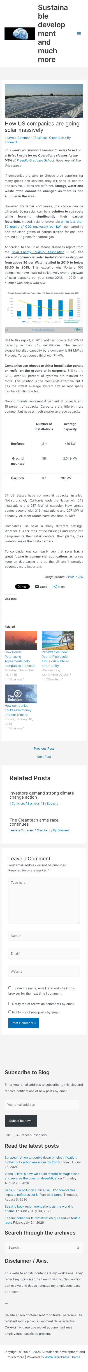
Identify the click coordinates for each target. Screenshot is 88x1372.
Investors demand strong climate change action (41, 795)
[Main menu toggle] (79, 33)
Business (41, 137)
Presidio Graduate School (35, 160)
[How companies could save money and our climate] (21, 694)
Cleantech (56, 137)
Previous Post (44, 748)
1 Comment (17, 803)
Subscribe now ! (20, 1121)
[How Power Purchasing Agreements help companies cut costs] (21, 640)
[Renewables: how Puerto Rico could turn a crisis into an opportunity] (58, 640)
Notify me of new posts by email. (36, 1012)
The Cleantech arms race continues (34, 822)
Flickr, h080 (74, 577)
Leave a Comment (18, 137)
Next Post (44, 756)
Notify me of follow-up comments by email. (43, 1004)
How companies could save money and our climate (18, 710)
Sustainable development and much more (53, 33)
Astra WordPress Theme (62, 1357)
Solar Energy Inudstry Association (38, 252)
